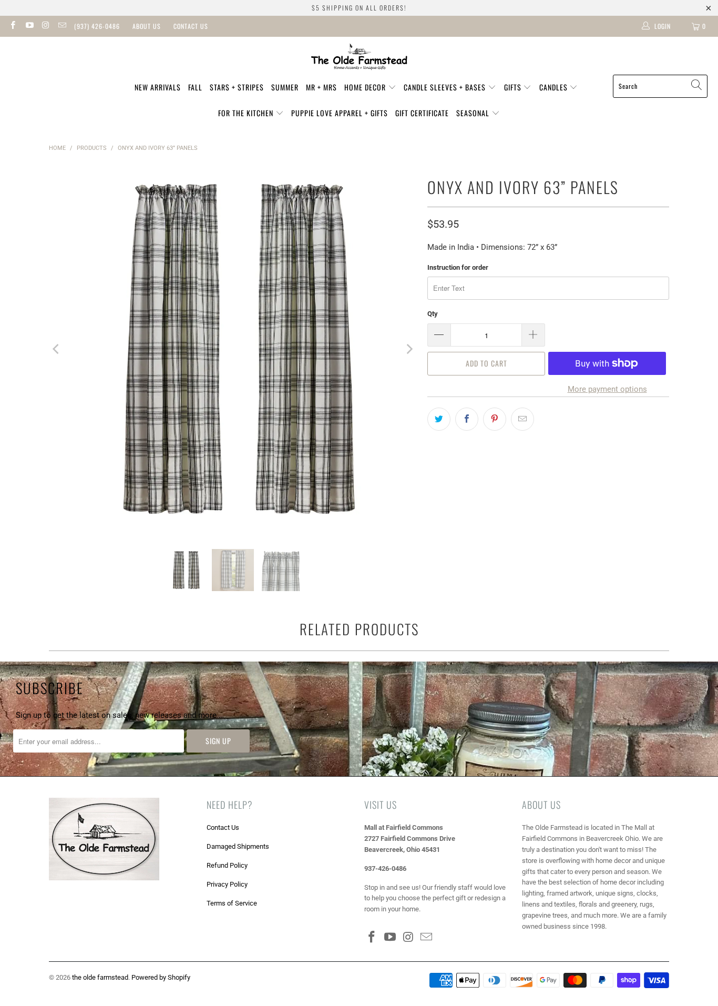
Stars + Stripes (237, 87)
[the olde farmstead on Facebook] (12, 26)
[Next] (409, 349)
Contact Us (190, 26)
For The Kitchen (246, 112)
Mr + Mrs (321, 87)
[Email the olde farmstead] (61, 26)
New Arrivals (158, 87)
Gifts (514, 87)
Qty (432, 314)
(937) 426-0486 (97, 26)
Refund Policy (227, 865)
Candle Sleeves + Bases (446, 87)
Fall (195, 87)
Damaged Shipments (238, 846)
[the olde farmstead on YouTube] (28, 26)
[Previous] (56, 349)
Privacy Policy (227, 884)
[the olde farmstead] (359, 58)
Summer (285, 87)
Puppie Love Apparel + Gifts (339, 112)
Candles (554, 87)
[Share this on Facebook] (466, 419)
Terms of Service (232, 903)
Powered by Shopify (160, 977)
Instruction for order (457, 267)
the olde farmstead (100, 977)
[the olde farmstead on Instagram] (45, 26)
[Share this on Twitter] (438, 419)
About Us (146, 26)
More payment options (607, 389)
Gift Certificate (422, 112)
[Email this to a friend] (522, 419)
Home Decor (366, 87)
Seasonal (473, 112)
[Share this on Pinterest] (494, 419)
